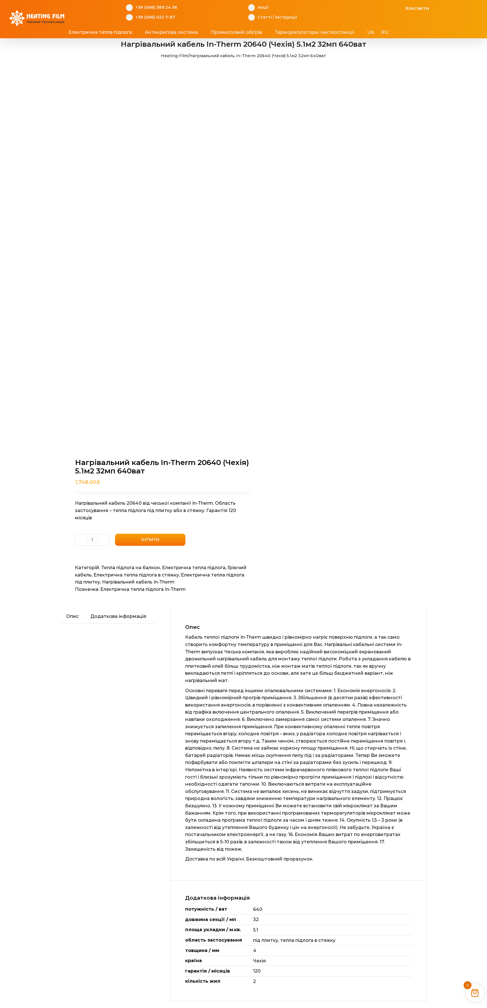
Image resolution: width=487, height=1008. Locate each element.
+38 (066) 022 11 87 (155, 17)
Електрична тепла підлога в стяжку (136, 575)
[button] (410, 32)
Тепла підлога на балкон (130, 567)
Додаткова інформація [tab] (118, 616)
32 (256, 919)
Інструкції (286, 17)
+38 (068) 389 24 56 (156, 7)
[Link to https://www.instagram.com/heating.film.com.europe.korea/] (381, 7)
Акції (263, 7)
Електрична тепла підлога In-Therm (143, 589)
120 (257, 971)
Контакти (417, 8)
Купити (150, 539)
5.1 (255, 930)
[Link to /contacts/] (399, 7)
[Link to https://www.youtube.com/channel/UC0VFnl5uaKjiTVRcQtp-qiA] (390, 7)
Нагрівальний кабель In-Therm (138, 582)
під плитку (265, 940)
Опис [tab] (72, 616)
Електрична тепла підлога (193, 567)
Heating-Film (174, 55)
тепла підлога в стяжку (307, 940)
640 (257, 909)
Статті (265, 17)
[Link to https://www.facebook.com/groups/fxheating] (373, 7)
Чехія (259, 961)
